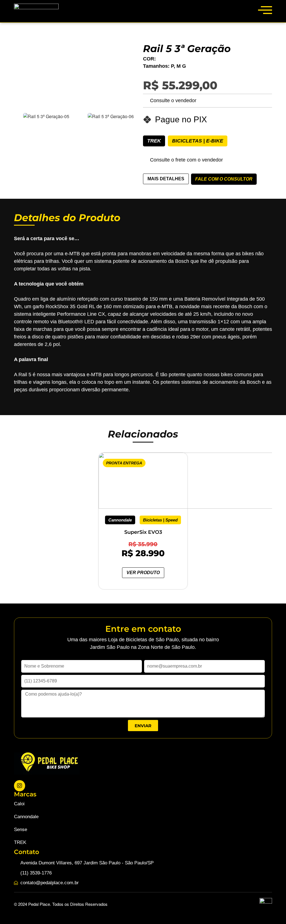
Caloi (19, 803)
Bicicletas (187, 141)
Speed (171, 520)
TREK (154, 141)
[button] (4, 513)
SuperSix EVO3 (143, 532)
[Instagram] (19, 785)
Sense (20, 829)
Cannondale (120, 520)
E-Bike (214, 141)
